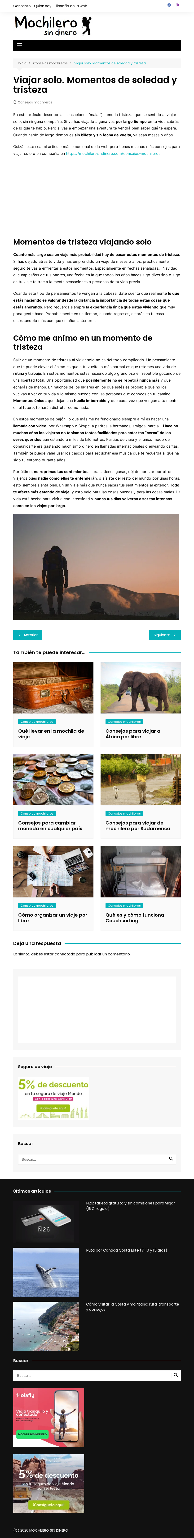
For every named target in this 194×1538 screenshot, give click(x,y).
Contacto (22, 5)
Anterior (31, 634)
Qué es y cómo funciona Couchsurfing (135, 918)
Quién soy (42, 5)
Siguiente (162, 634)
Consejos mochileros (35, 102)
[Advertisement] (97, 195)
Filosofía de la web (71, 5)
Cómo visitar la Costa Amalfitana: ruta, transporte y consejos (132, 1307)
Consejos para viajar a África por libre (133, 734)
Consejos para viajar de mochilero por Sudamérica (138, 826)
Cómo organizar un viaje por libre (52, 918)
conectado (65, 954)
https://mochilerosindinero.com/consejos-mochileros (113, 153)
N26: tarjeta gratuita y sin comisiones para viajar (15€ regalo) (130, 1205)
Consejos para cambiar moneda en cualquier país (50, 826)
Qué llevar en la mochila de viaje (51, 734)
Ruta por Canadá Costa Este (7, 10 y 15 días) (126, 1250)
